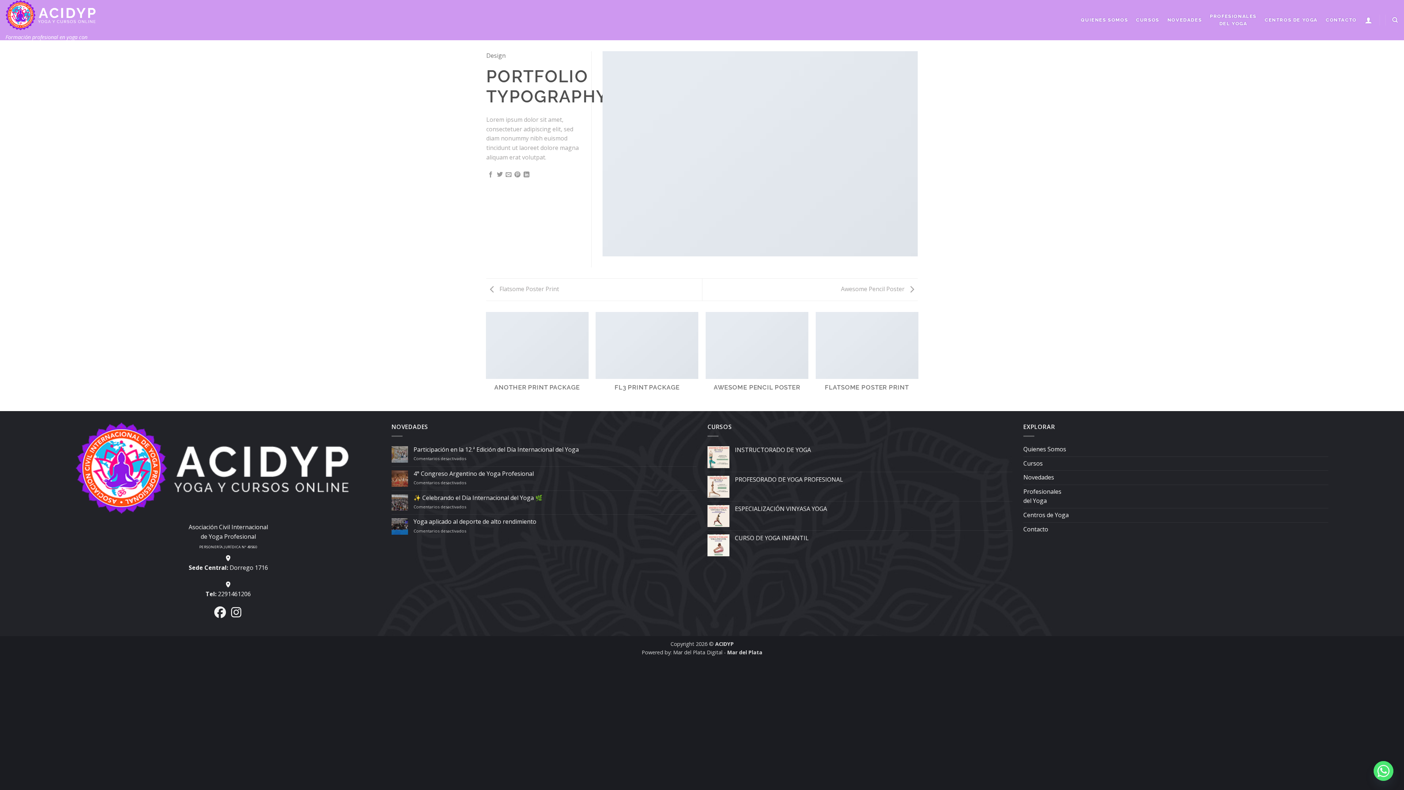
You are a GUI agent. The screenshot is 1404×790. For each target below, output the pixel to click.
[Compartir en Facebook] (491, 175)
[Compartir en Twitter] (500, 175)
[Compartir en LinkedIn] (526, 175)
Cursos (1147, 20)
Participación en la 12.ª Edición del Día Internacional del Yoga (496, 449)
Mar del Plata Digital (697, 652)
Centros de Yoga (1291, 20)
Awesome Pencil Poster (873, 289)
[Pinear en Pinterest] (517, 175)
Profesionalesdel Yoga (1233, 20)
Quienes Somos (1104, 20)
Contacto (1341, 20)
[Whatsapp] (1383, 771)
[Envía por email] (509, 175)
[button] (1369, 20)
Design (496, 56)
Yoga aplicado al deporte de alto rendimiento (475, 521)
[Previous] (486, 360)
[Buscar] (1395, 20)
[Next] (917, 360)
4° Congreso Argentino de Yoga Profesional (474, 473)
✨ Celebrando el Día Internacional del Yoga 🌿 (478, 497)
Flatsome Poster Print (528, 289)
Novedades (1184, 20)
